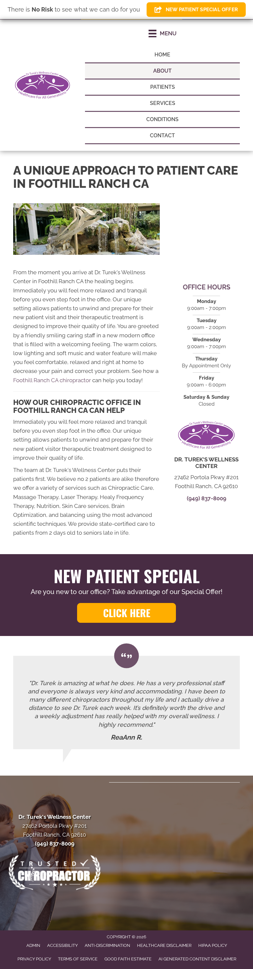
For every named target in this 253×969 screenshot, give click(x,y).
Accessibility (62, 945)
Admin (33, 945)
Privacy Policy (34, 958)
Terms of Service (78, 958)
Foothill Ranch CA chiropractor (52, 380)
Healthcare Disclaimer (164, 945)
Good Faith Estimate (128, 958)
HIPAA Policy (212, 945)
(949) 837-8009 (206, 498)
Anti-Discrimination (107, 945)
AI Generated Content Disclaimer (197, 958)
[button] (126, 613)
